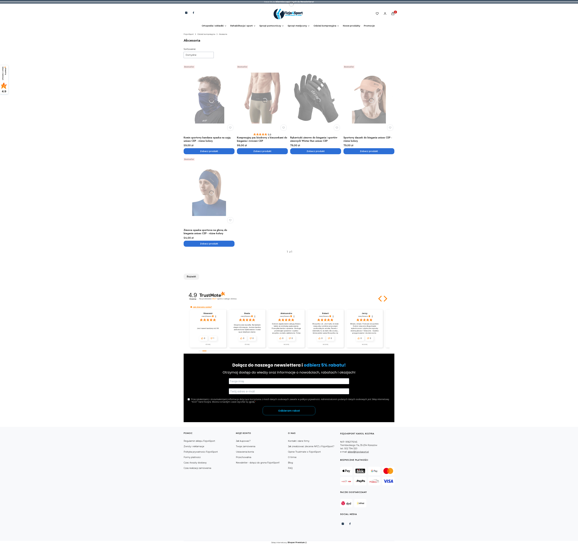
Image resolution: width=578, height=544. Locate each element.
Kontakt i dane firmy (298, 441)
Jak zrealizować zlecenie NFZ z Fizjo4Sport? (311, 446)
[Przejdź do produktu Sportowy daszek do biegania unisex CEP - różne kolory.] (368, 98)
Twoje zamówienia (245, 446)
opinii (224, 299)
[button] (380, 298)
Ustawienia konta (245, 451)
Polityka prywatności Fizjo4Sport (201, 451)
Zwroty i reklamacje (194, 446)
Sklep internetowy (288, 542)
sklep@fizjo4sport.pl (358, 451)
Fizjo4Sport (189, 34)
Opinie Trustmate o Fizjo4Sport (304, 451)
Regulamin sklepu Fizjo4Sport (199, 441)
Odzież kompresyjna (206, 34)
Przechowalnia (243, 457)
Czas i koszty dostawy (195, 462)
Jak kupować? (243, 441)
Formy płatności (192, 457)
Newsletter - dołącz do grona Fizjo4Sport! (258, 462)
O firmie (292, 457)
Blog (290, 462)
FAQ (290, 468)
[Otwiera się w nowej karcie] (186, 12)
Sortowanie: (190, 49)
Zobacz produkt (209, 151)
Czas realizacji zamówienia (197, 468)
